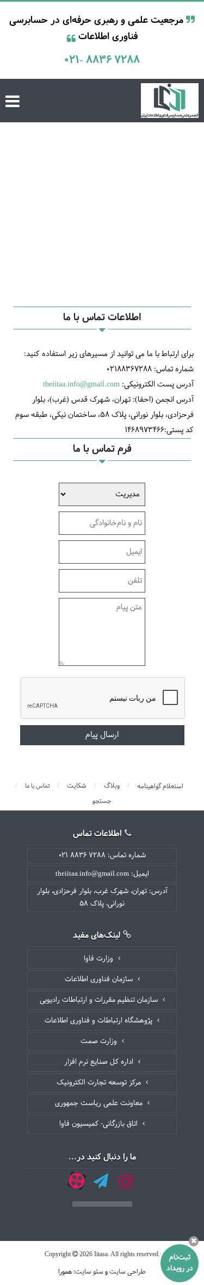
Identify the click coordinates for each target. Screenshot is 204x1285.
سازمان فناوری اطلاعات (100, 979)
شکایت (76, 786)
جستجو (102, 801)
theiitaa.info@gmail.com (81, 384)
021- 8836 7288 (102, 59)
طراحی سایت (127, 1272)
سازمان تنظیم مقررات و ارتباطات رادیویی (100, 1000)
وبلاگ (112, 786)
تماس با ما (37, 786)
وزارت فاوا (99, 959)
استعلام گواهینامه (160, 786)
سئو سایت (89, 1272)
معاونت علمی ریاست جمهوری (100, 1103)
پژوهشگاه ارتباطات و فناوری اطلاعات (99, 1021)
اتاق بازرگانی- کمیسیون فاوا (99, 1124)
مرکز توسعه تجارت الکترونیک (100, 1083)
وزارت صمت (100, 1041)
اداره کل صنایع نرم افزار (99, 1062)
